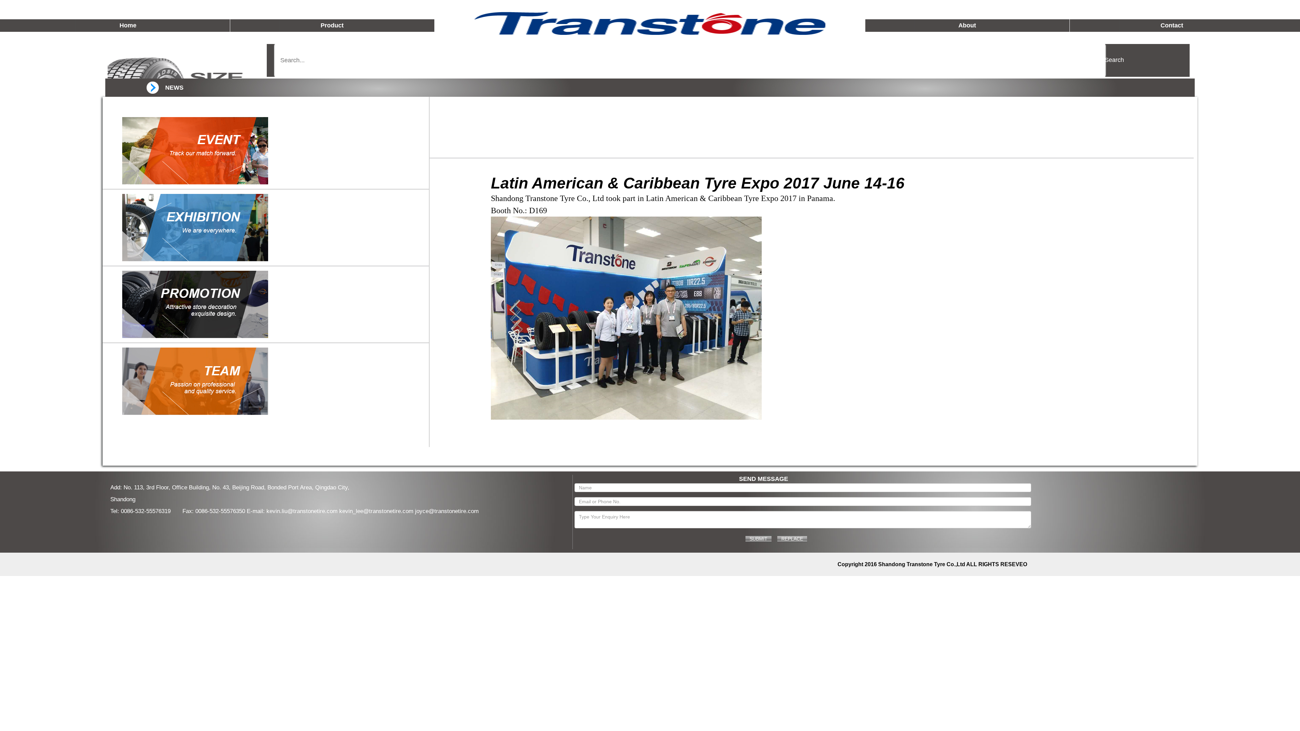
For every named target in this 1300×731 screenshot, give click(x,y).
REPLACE (792, 538)
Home (128, 25)
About (967, 25)
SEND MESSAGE (763, 478)
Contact (1172, 25)
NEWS (174, 87)
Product (332, 25)
